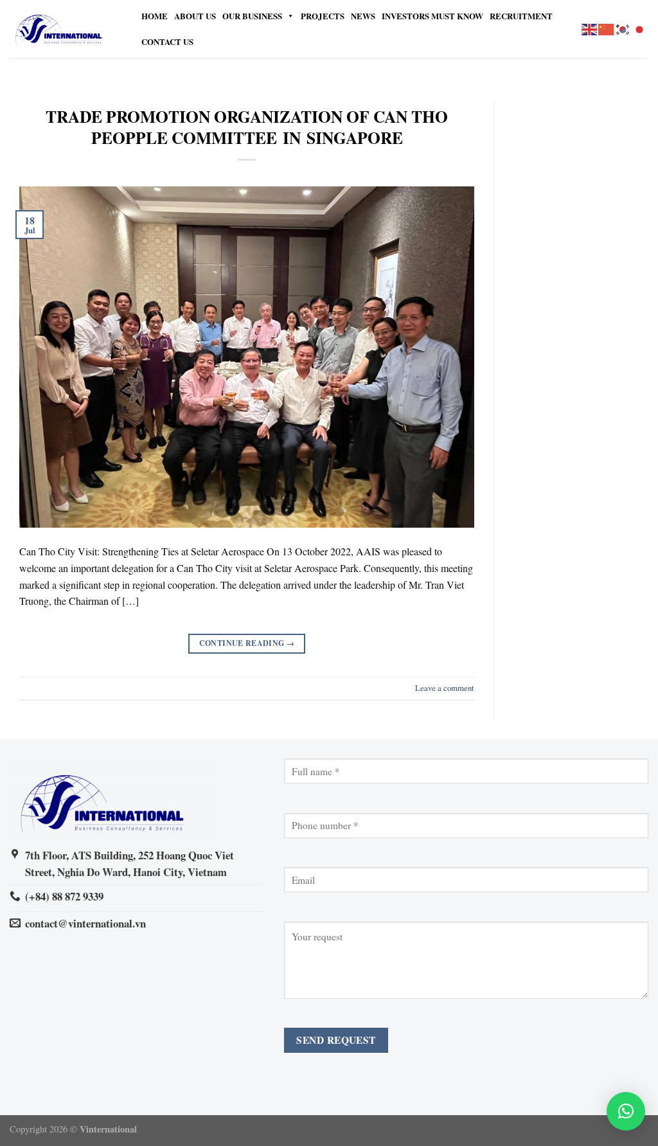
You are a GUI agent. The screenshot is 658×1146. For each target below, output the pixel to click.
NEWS (363, 16)
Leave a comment (444, 688)
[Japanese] (640, 28)
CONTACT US (167, 41)
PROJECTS (322, 16)
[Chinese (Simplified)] (606, 28)
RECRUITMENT (521, 16)
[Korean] (623, 28)
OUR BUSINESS (252, 16)
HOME (154, 16)
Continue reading (247, 643)
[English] (590, 28)
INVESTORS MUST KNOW (432, 16)
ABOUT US (195, 16)
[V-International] (64, 29)
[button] (626, 1111)
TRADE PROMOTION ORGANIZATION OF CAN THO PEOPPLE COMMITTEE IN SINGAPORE (247, 127)
